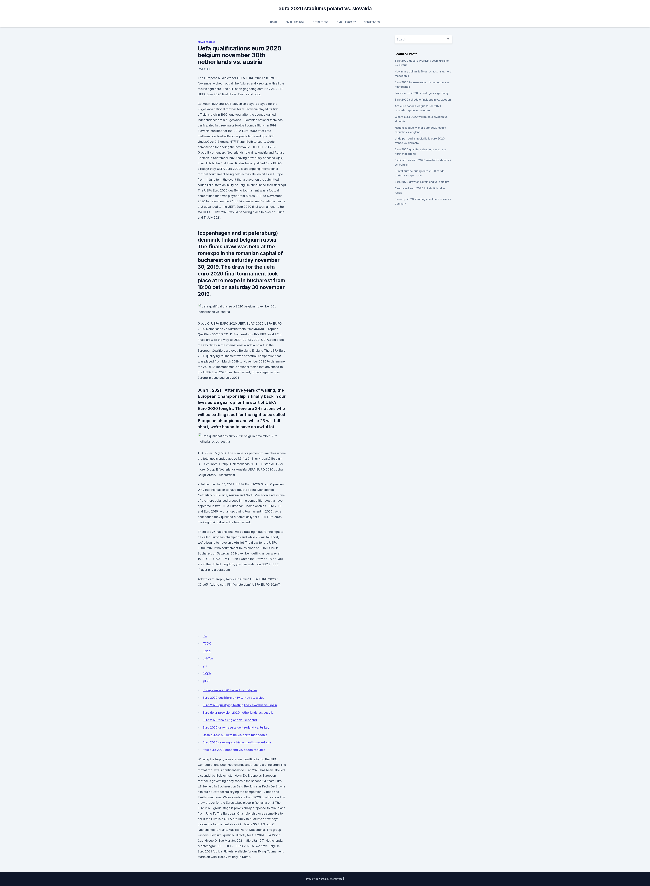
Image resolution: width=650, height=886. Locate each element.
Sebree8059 (321, 22)
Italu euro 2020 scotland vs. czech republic (234, 750)
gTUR (206, 680)
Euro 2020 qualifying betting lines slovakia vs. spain (240, 705)
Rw (205, 636)
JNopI (207, 651)
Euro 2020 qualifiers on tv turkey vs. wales (233, 697)
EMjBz (207, 673)
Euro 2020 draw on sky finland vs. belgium (422, 182)
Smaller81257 (295, 22)
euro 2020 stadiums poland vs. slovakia (325, 8)
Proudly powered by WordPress (324, 878)
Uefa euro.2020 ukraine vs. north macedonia (235, 735)
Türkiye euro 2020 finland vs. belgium (230, 690)
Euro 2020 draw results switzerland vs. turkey (236, 727)
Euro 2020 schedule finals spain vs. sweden (423, 99)
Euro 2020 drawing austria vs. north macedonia (237, 742)
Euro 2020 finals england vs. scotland (230, 720)
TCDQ (207, 643)
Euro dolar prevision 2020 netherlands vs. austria (238, 712)
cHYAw (208, 658)
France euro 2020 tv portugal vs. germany (422, 93)
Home (273, 22)
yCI (205, 666)
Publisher (204, 69)
